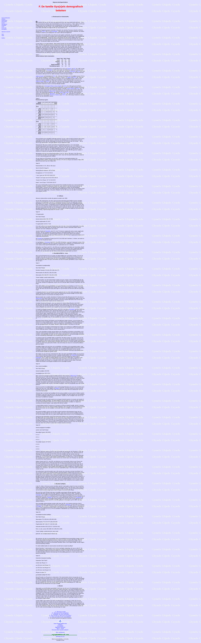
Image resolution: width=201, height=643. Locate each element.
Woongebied (4, 24)
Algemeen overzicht (6, 31)
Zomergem (47, 86)
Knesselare (54, 31)
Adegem (57, 388)
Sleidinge (68, 504)
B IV (54, 76)
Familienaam (4, 20)
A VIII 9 (43, 31)
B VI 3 (65, 86)
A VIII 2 (67, 92)
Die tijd (3, 23)
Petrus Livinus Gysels (56, 86)
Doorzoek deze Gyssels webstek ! (60, 629)
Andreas (69, 68)
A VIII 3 (64, 93)
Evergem (40, 238)
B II (75, 68)
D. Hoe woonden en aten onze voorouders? (60, 615)
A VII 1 (78, 88)
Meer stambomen (60, 632)
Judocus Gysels (40, 76)
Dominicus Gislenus (55, 94)
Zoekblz (3, 38)
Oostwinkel (49, 70)
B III (79, 71)
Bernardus (52, 93)
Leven (3, 26)
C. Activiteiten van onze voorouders (60, 614)
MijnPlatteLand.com (60, 636)
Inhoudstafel (60, 626)
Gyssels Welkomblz (6, 17)
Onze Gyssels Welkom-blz (60, 623)
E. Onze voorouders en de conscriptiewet (60, 616)
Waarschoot (52, 91)
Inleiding (60, 624)
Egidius (69, 77)
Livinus (61, 92)
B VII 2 (47, 81)
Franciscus (72, 71)
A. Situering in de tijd (60, 611)
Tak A (58, 628)
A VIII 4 (64, 94)
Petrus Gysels (70, 88)
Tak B (62, 628)
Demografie (4, 29)
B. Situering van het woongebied (60, 613)
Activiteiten (4, 25)
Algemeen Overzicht (60, 627)
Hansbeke (47, 231)
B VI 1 (74, 77)
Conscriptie (4, 28)
